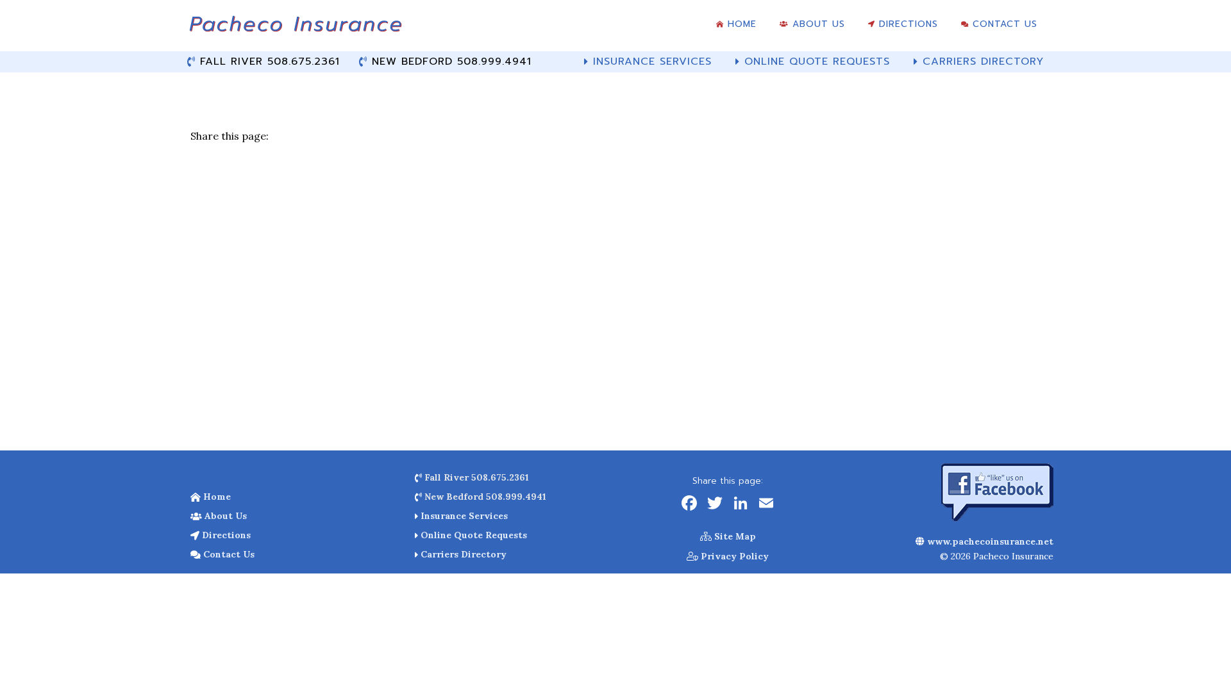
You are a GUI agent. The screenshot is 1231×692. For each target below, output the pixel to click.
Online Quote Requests (472, 535)
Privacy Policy (733, 556)
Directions (225, 535)
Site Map (734, 536)
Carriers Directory (462, 554)
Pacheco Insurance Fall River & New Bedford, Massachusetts (295, 28)
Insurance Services (463, 516)
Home (216, 496)
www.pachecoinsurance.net (989, 541)
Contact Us (228, 554)
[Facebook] (689, 504)
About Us (224, 516)
